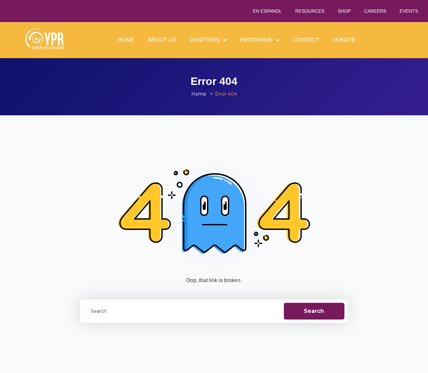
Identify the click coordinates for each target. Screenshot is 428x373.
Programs (256, 40)
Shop (344, 11)
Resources (309, 11)
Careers (375, 11)
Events (409, 11)
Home (126, 40)
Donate (344, 40)
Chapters (205, 40)
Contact (306, 40)
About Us (162, 40)
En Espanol (267, 11)
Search (314, 311)
